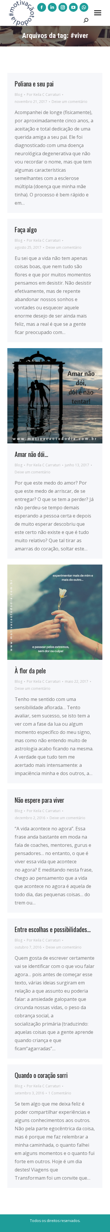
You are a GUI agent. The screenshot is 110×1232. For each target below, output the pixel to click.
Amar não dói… (31, 454)
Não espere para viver (39, 799)
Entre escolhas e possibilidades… (53, 929)
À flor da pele (30, 670)
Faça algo (26, 229)
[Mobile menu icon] (97, 12)
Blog (18, 94)
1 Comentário (59, 1093)
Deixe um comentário (69, 101)
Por (43, 94)
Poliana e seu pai (34, 83)
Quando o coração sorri (41, 1075)
